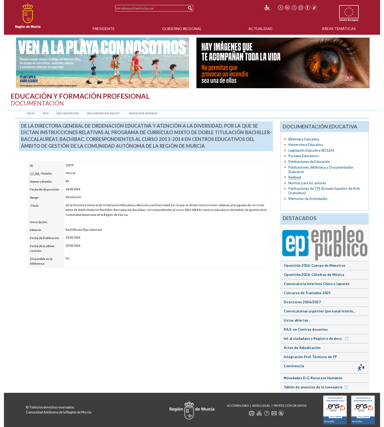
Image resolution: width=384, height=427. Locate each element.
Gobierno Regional (182, 28)
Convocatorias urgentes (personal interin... (319, 311)
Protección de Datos (290, 405)
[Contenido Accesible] (271, 7)
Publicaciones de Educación (309, 161)
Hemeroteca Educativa (305, 145)
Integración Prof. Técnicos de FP (310, 357)
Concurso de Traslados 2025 (307, 293)
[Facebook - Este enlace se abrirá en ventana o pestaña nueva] (307, 7)
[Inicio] (27, 16)
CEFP (45, 113)
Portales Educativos (303, 156)
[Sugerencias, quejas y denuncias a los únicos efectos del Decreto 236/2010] (274, 413)
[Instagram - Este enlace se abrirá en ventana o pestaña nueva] (301, 7)
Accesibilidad (238, 405)
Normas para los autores (307, 183)
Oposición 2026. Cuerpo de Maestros (314, 265)
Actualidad (260, 28)
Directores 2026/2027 (302, 302)
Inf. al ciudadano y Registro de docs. (313, 338)
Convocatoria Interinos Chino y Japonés (317, 284)
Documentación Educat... (104, 113)
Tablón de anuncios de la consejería (313, 387)
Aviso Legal (261, 405)
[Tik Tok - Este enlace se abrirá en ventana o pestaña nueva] (314, 7)
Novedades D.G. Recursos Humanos (313, 378)
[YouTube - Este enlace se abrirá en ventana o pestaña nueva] (287, 7)
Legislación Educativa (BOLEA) (311, 150)
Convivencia (294, 366)
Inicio (30, 113)
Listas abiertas (296, 320)
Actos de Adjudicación (302, 348)
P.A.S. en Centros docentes (306, 329)
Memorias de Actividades (307, 199)
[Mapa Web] (259, 413)
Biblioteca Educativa (303, 139)
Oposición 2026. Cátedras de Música (314, 274)
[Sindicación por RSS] (281, 413)
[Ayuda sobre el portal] (267, 413)
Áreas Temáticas (339, 28)
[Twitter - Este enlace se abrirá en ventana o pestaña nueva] (294, 7)
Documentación (67, 113)
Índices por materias (143, 113)
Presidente (103, 28)
